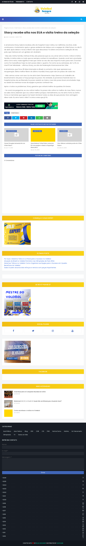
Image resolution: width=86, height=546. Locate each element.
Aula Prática (7, 431)
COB (37, 431)
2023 (43, 489)
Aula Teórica (18, 431)
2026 (43, 478)
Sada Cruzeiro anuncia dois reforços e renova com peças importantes (30, 268)
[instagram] (79, 2)
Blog (26, 431)
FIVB (48, 431)
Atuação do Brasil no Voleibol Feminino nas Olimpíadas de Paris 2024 (29, 261)
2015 (43, 518)
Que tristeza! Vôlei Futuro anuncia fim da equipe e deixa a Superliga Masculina (42, 145)
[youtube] (72, 331)
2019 (43, 503)
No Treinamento (77, 431)
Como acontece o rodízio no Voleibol (27, 410)
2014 (43, 522)
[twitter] (75, 2)
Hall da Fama (56, 431)
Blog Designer (41, 543)
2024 (43, 485)
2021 (43, 496)
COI (43, 431)
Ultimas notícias (8, 2)
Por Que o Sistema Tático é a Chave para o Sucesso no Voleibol (27, 259)
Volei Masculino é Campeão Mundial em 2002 (30, 392)
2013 (43, 525)
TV (14, 435)
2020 (43, 500)
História (66, 431)
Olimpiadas (7, 435)
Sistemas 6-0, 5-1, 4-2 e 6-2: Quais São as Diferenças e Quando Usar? (38, 401)
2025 (43, 481)
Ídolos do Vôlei (23, 435)
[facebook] (72, 2)
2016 (43, 514)
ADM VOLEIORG (10, 37)
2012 (43, 529)
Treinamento (20, 2)
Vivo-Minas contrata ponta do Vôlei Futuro (69, 144)
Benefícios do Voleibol (12, 265)
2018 (43, 507)
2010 (43, 536)
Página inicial (8, 28)
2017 (43, 511)
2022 (43, 492)
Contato (29, 2)
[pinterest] (83, 2)
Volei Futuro (18, 28)
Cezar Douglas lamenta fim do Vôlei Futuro (14, 144)
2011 (43, 533)
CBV (32, 431)
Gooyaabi (60, 543)
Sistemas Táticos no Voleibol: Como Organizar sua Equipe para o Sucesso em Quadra (35, 263)
